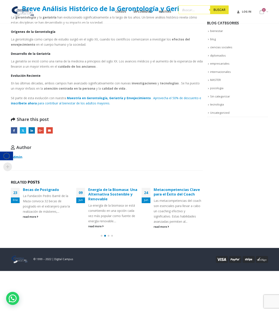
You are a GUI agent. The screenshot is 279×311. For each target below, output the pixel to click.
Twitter (23, 130)
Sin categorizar (220, 96)
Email (49, 130)
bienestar (216, 31)
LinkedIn (32, 130)
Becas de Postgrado (41, 189)
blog (213, 39)
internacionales (220, 72)
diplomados (218, 55)
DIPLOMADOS (142, 11)
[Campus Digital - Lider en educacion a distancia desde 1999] (23, 11)
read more (30, 217)
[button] (101, 236)
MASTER (215, 80)
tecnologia (217, 104)
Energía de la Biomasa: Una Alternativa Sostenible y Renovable (112, 194)
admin (16, 156)
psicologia (216, 88)
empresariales (220, 63)
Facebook (14, 130)
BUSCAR (219, 10)
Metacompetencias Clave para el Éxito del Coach (177, 192)
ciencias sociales (221, 47)
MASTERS (165, 11)
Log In (246, 11)
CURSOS (120, 11)
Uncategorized (220, 113)
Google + (40, 130)
